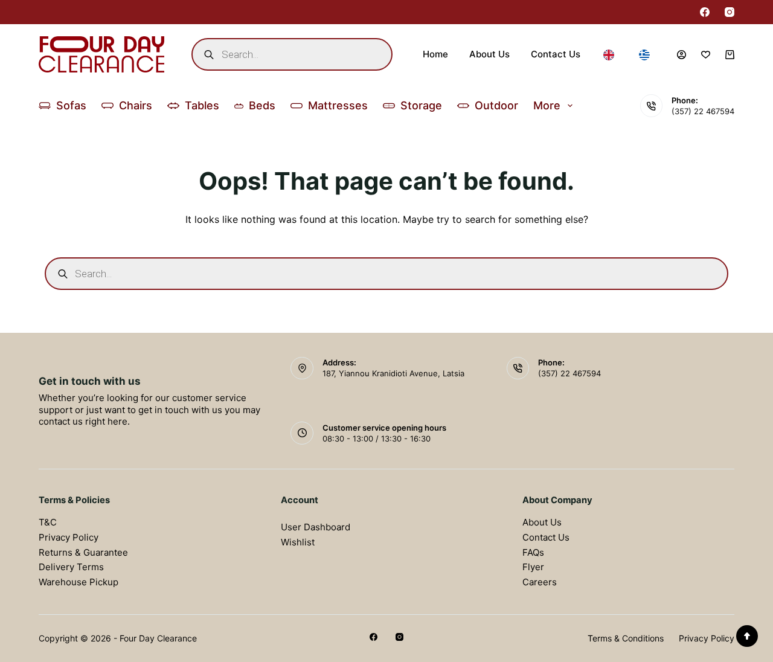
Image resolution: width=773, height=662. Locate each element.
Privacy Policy (68, 537)
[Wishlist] (705, 54)
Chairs (135, 105)
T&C (48, 522)
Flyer (533, 567)
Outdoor (496, 105)
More (546, 105)
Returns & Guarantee (83, 552)
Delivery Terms (71, 567)
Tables (202, 105)
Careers (539, 582)
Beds (262, 105)
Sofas (71, 105)
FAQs (533, 552)
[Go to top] (747, 636)
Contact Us (555, 54)
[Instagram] (729, 12)
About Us (489, 54)
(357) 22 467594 (703, 111)
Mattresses (338, 105)
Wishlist (298, 542)
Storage (421, 105)
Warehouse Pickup (78, 582)
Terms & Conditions (626, 638)
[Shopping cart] (729, 54)
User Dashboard (315, 527)
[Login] (681, 54)
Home (435, 54)
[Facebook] (705, 12)
